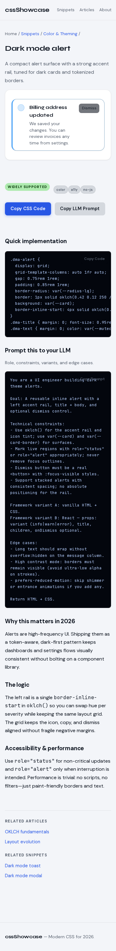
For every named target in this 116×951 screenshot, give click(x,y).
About (105, 9)
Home (11, 33)
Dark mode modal (23, 876)
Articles (86, 9)
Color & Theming (60, 33)
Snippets (66, 9)
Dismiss (89, 108)
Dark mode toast (23, 866)
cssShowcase (27, 9)
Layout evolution (22, 842)
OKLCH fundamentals (27, 832)
